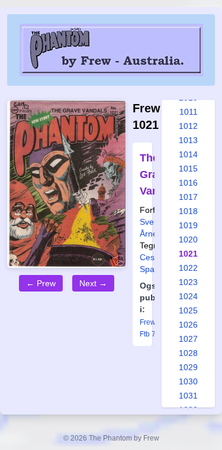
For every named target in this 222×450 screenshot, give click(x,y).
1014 (188, 154)
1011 (188, 111)
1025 (188, 310)
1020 (188, 239)
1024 (188, 296)
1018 (188, 211)
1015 (188, 168)
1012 (188, 126)
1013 (188, 140)
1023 (188, 282)
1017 (188, 197)
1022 (188, 268)
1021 (188, 253)
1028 (188, 353)
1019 (188, 225)
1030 (188, 381)
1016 (188, 182)
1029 (188, 367)
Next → (93, 283)
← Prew (41, 283)
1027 (188, 339)
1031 (188, 395)
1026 (188, 324)
